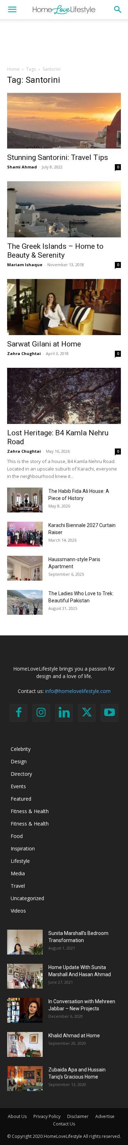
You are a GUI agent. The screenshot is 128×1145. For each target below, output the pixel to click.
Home (13, 69)
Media (18, 873)
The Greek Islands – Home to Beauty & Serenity (55, 250)
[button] (12, 9)
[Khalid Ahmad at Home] (25, 1044)
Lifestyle (20, 861)
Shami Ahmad (22, 167)
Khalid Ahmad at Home (74, 1035)
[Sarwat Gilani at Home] (64, 307)
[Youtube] (109, 713)
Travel (18, 885)
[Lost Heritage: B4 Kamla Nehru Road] (64, 396)
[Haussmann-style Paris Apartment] (25, 568)
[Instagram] (41, 713)
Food (17, 836)
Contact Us (64, 1124)
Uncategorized (27, 898)
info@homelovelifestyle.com (78, 691)
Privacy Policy (46, 1116)
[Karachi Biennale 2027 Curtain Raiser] (25, 534)
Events (18, 786)
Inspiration (23, 848)
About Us (17, 1116)
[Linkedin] (64, 713)
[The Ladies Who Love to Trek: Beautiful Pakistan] (25, 602)
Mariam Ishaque (24, 264)
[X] (87, 713)
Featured (21, 798)
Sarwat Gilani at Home (44, 344)
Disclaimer (78, 1116)
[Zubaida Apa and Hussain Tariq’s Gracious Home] (25, 1078)
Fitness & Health (30, 811)
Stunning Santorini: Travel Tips (57, 157)
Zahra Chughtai (24, 353)
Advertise (104, 1116)
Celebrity (21, 749)
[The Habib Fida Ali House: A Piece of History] (25, 500)
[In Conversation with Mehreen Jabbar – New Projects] (25, 1010)
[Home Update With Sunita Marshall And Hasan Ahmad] (25, 976)
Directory (21, 773)
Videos (18, 910)
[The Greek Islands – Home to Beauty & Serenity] (64, 209)
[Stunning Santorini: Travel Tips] (64, 120)
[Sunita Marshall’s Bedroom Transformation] (25, 942)
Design (19, 761)
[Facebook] (18, 713)
